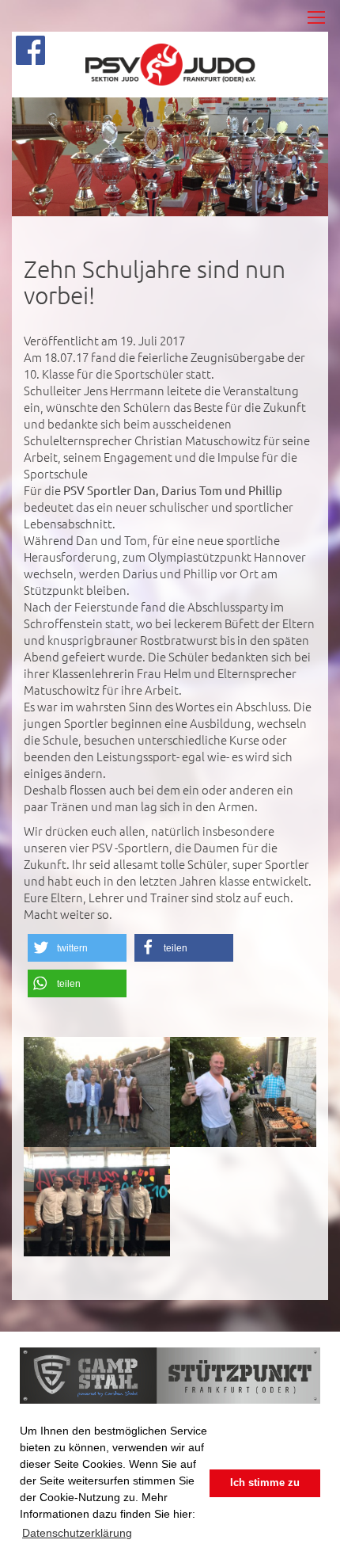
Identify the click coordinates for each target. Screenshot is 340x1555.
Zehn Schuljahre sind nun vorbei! (154, 282)
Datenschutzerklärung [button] (77, 1532)
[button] (77, 948)
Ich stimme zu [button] (265, 1482)
